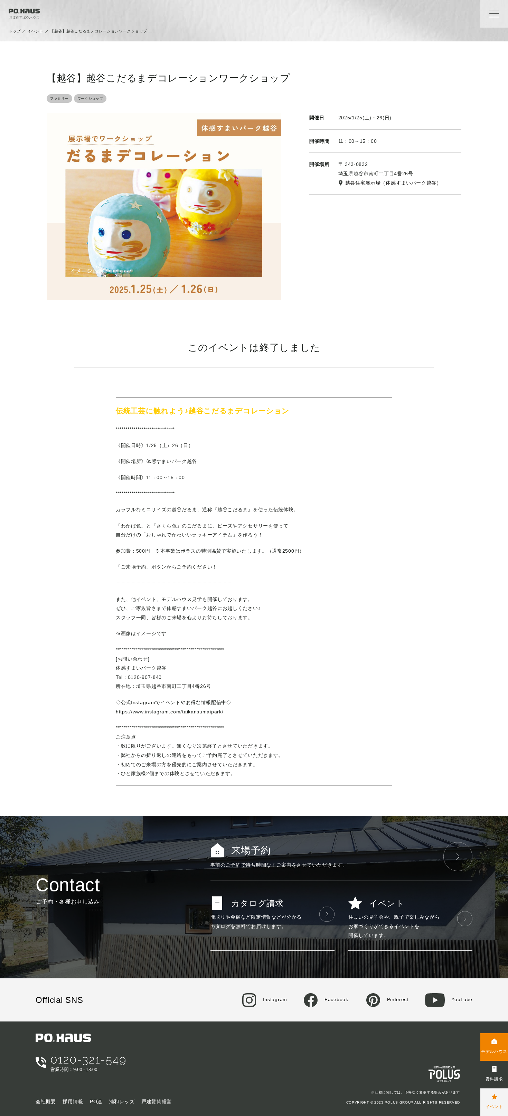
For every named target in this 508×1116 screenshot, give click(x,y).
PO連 (96, 1101)
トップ (15, 31)
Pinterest (396, 999)
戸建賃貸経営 (156, 1101)
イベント (35, 31)
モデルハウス (494, 1051)
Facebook (335, 999)
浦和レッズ (122, 1101)
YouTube (461, 999)
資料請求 (494, 1079)
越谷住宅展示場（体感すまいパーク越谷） (393, 183)
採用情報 (73, 1101)
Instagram (274, 999)
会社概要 (46, 1101)
